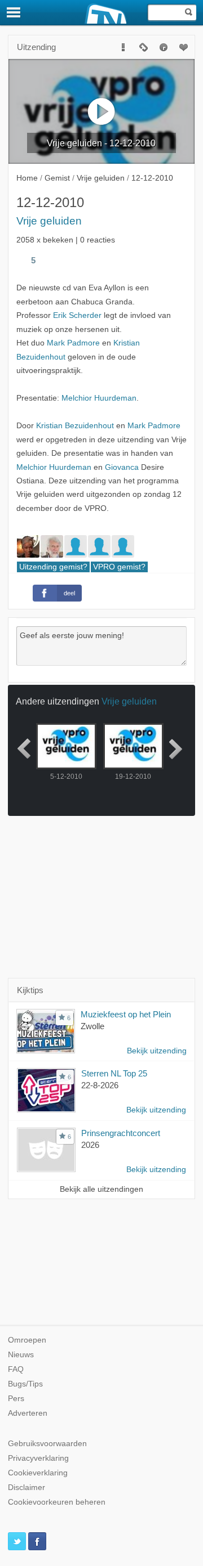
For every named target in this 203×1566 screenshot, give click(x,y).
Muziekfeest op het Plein (126, 1014)
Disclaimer (26, 1487)
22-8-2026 (99, 1085)
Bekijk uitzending (157, 1051)
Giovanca (122, 467)
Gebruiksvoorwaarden (47, 1443)
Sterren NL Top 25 (114, 1073)
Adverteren (27, 1413)
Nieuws (21, 1354)
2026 (90, 1145)
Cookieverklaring (38, 1473)
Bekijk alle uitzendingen (101, 1189)
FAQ (16, 1369)
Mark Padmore (73, 343)
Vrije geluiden (49, 221)
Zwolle (92, 1026)
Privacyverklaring (38, 1458)
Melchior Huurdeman (98, 398)
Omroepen (27, 1340)
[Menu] (14, 12)
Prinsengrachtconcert (120, 1133)
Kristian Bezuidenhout (75, 425)
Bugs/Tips (25, 1384)
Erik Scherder (77, 315)
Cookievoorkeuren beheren (56, 1502)
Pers (16, 1398)
